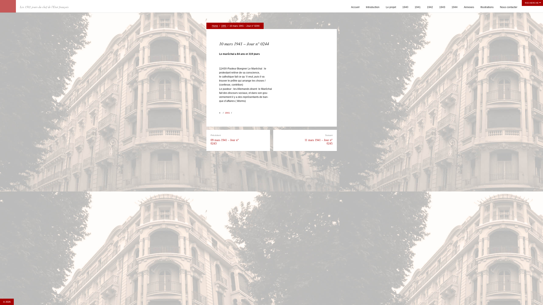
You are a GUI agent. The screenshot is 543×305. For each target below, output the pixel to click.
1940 (405, 7)
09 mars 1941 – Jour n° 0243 (225, 139)
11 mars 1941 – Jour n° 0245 (319, 139)
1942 (430, 7)
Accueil (355, 7)
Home (215, 26)
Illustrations (487, 7)
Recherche (532, 3)
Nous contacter (508, 7)
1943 (442, 7)
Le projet (391, 7)
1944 (455, 7)
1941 (418, 7)
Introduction (372, 7)
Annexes (469, 7)
